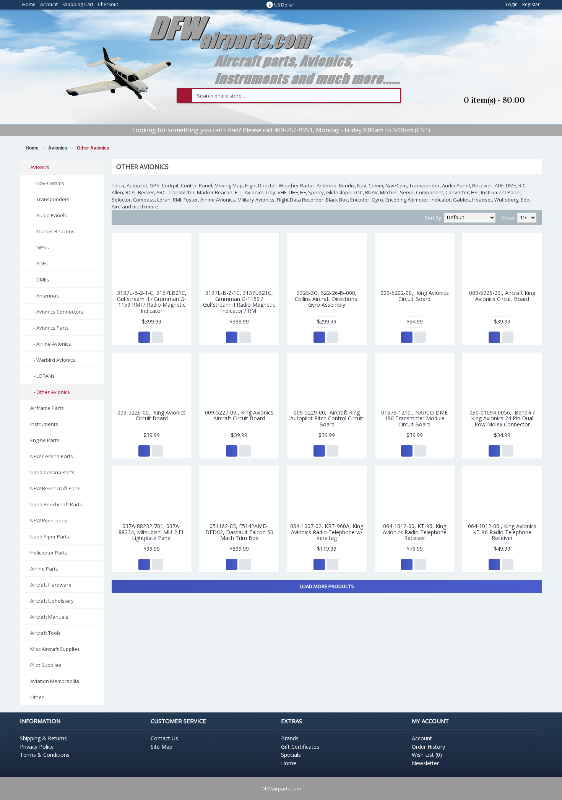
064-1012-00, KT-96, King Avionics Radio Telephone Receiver (415, 531)
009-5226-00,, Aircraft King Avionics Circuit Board (502, 295)
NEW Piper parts (49, 520)
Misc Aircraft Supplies (55, 649)
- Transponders (50, 199)
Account (422, 738)
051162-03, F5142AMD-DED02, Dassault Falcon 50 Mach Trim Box (239, 531)
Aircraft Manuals (49, 616)
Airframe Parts (47, 408)
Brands (290, 738)
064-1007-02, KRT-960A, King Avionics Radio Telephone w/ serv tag (326, 531)
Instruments (44, 424)
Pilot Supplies (46, 665)
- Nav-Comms (47, 183)
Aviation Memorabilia (54, 681)
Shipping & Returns (43, 738)
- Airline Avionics (50, 343)
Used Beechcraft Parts (56, 504)
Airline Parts (44, 568)
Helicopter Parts (48, 552)
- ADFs (39, 263)
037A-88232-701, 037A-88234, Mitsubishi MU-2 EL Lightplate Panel (152, 531)
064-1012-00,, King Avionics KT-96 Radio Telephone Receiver (502, 531)
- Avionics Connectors (56, 311)
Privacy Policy (37, 746)
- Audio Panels (48, 215)
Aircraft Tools (45, 632)
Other (37, 697)
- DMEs (39, 279)
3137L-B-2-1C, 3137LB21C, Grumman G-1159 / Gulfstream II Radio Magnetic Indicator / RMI (239, 301)
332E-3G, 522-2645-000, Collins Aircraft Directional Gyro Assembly (327, 298)
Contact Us (164, 738)
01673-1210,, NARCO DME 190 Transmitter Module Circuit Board (414, 418)
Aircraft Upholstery (52, 600)
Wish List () (427, 754)
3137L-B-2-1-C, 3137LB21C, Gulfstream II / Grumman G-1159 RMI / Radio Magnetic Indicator (152, 301)
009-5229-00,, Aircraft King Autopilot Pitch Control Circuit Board (326, 418)
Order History (428, 746)
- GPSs (39, 247)
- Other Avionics (50, 392)
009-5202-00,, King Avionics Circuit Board (414, 295)
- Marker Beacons (52, 231)
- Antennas (44, 295)
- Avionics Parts (49, 327)
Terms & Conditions (45, 754)
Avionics (57, 148)
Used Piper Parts (49, 536)
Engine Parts (44, 440)
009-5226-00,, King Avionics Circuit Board (151, 415)
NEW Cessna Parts (51, 456)
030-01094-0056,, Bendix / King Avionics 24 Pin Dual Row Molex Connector (502, 418)
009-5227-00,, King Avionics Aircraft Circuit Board (239, 415)
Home (32, 148)
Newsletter (425, 763)
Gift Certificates (300, 746)
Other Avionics (93, 148)
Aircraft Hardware (50, 584)
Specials (291, 754)
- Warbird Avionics (52, 359)
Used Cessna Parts (52, 472)
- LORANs (42, 375)
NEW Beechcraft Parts (55, 488)
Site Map (161, 746)
